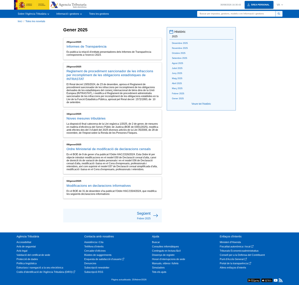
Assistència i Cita (93, 242)
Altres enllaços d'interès (233, 267)
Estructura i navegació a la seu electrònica (40, 267)
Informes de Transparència (86, 46)
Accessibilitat (24, 242)
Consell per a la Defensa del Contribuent (242, 255)
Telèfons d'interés (94, 246)
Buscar (156, 242)
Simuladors (158, 267)
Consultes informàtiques (165, 246)
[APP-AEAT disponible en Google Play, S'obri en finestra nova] (253, 280)
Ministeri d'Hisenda (230, 242)
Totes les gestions (99, 13)
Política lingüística (27, 263)
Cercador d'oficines (95, 250)
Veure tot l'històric (201, 103)
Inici (20, 21)
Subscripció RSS (93, 272)
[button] (280, 4)
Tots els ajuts (159, 272)
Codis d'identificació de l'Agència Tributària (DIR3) (44, 272)
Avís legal (22, 250)
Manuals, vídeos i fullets (165, 263)
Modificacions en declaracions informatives (98, 185)
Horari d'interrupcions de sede (168, 259)
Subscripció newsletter (96, 267)
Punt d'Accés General (232, 259)
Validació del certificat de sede (33, 255)
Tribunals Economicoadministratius (239, 250)
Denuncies (90, 263)
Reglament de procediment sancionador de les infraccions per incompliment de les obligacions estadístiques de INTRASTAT (109, 75)
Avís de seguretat (26, 246)
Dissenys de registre (163, 255)
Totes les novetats (35, 21)
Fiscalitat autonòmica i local (235, 246)
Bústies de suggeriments (98, 255)
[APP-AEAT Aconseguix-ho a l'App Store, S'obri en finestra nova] (267, 280)
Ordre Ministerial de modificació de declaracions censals (108, 149)
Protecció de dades (27, 259)
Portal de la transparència (234, 263)
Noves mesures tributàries (86, 118)
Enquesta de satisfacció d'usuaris (102, 259)
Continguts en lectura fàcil (166, 250)
